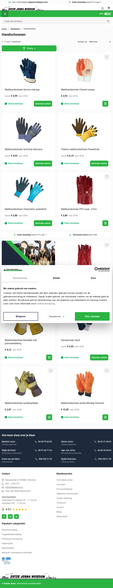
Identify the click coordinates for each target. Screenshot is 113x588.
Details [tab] (56, 278)
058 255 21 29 (45, 459)
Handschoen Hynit (70, 340)
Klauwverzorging (9, 530)
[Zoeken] (109, 21)
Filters (30, 48)
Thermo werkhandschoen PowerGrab (80, 149)
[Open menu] (5, 14)
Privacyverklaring (64, 489)
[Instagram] (10, 516)
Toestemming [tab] (20, 278)
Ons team (60, 484)
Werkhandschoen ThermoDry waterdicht (25, 209)
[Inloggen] (103, 8)
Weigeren (21, 316)
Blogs (59, 512)
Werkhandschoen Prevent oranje (77, 89)
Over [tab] (93, 278)
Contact (60, 507)
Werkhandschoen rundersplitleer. (21, 403)
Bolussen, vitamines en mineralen (17, 552)
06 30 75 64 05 (45, 441)
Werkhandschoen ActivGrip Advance (23, 149)
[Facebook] (4, 516)
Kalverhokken (8, 548)
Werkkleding (15, 29)
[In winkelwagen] (105, 104)
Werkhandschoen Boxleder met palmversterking (21, 342)
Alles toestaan (92, 316)
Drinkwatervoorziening (12, 539)
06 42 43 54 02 (104, 450)
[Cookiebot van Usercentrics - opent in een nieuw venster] (97, 269)
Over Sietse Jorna (64, 480)
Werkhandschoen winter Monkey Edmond (82, 403)
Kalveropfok (7, 543)
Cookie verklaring (64, 498)
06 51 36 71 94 (45, 450)
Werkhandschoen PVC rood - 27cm (79, 209)
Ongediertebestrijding (11, 534)
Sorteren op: (82, 42)
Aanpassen (55, 316)
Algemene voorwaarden (67, 493)
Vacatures (61, 503)
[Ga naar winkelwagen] (108, 8)
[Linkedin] (16, 516)
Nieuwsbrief (61, 516)
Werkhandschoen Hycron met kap (22, 89)
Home (4, 29)
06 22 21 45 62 (104, 441)
